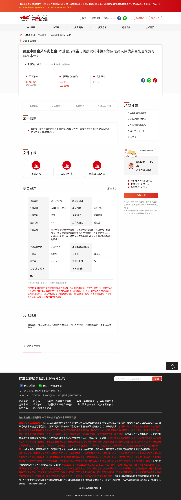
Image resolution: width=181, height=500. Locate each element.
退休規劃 (126, 27)
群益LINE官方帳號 (52, 385)
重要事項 (37, 404)
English (37, 401)
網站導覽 (23, 401)
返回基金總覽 (29, 41)
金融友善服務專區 (86, 401)
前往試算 (141, 195)
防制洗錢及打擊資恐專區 (59, 401)
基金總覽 (42, 35)
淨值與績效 (57, 106)
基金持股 (80, 106)
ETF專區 (55, 27)
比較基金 (110, 188)
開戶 (140, 18)
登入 (155, 18)
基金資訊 (31, 27)
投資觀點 (78, 27)
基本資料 (34, 106)
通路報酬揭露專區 (42, 408)
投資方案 (102, 27)
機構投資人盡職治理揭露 (60, 404)
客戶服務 (150, 27)
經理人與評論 (104, 106)
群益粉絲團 (29, 385)
